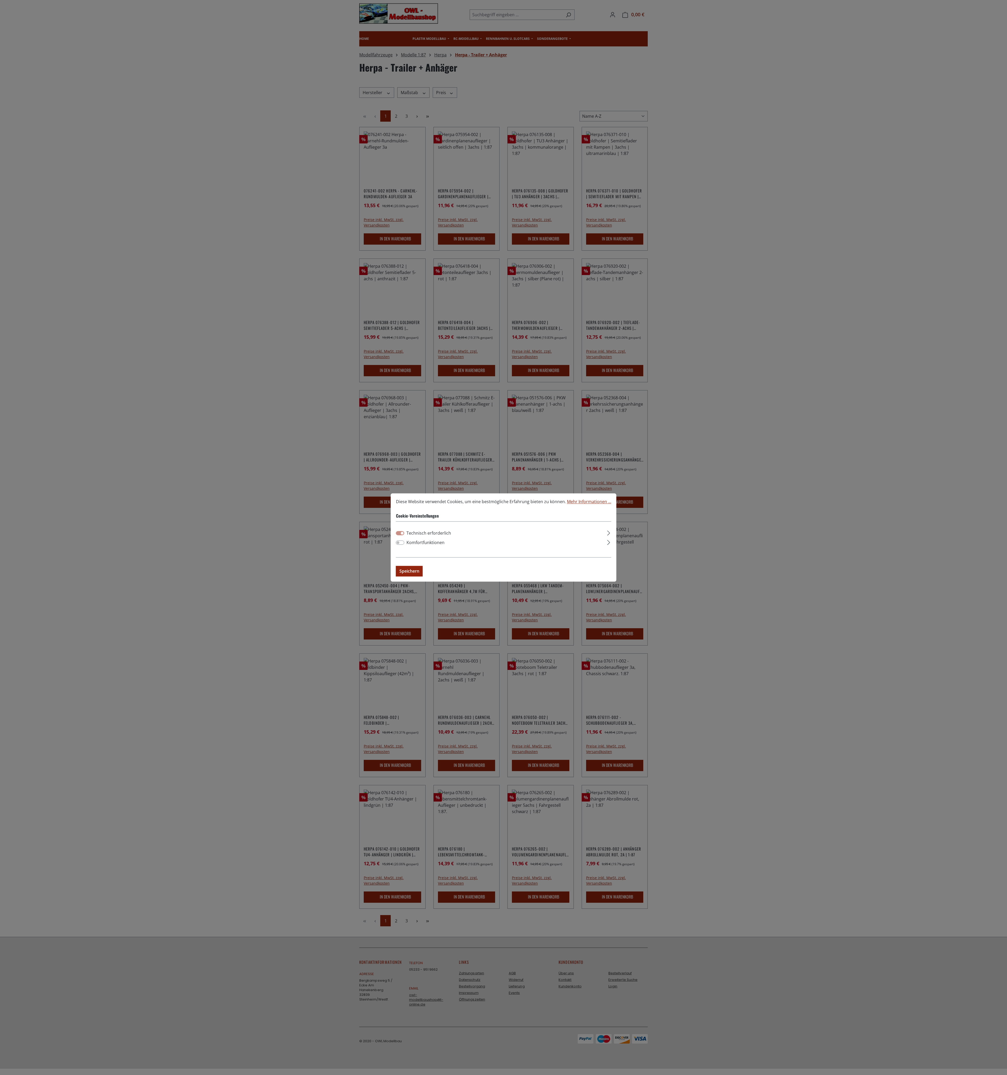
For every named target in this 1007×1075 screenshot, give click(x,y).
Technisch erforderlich (428, 533)
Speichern (409, 571)
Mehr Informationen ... (589, 501)
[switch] (400, 543)
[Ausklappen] (608, 532)
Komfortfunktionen (425, 543)
